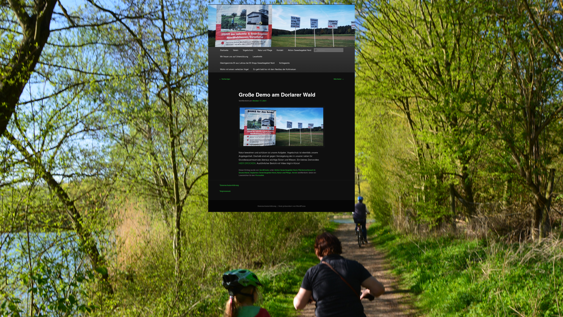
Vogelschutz (248, 50)
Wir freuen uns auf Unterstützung (234, 56)
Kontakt (280, 50)
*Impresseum (225, 191)
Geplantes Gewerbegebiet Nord (263, 172)
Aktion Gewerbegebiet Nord (299, 50)
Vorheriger (224, 79)
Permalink (259, 175)
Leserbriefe (257, 56)
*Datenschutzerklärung (229, 185)
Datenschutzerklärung (267, 206)
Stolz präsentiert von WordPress (292, 206)
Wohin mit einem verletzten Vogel (234, 69)
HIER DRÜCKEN (247, 163)
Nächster (339, 79)
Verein (235, 50)
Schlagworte (284, 62)
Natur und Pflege (265, 50)
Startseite (224, 50)
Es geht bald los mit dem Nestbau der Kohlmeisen (274, 69)
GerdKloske (264, 170)
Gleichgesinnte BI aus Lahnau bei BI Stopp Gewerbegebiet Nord (247, 62)
